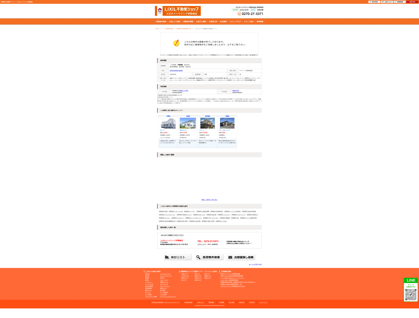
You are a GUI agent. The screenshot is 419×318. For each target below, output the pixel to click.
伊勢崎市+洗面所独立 (216, 211)
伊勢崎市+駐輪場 (225, 218)
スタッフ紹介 (249, 21)
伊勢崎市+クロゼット (177, 218)
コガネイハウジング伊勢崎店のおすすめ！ (233, 286)
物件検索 (375, 2)
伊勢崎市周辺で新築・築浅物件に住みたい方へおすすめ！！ (238, 282)
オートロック (164, 284)
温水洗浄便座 (149, 286)
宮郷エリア (207, 276)
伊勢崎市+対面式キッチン (184, 214)
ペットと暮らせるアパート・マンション (232, 278)
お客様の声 (213, 21)
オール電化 (148, 294)
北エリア (184, 280)
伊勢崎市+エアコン (164, 218)
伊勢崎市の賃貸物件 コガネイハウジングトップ (166, 302)
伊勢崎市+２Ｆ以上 (221, 221)
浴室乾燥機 (148, 288)
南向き (147, 280)
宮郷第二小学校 (183, 90)
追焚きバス (148, 290)
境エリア (197, 274)
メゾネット (148, 282)
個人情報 (231, 302)
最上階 (147, 276)
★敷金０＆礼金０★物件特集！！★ (231, 284)
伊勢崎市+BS (235, 218)
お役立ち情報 (201, 21)
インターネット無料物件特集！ (230, 280)
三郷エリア (198, 280)
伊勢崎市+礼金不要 (194, 221)
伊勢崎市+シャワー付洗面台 (232, 211)
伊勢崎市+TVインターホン (211, 218)
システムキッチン (165, 274)
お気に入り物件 (174, 21)
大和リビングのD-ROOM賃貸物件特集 (232, 276)
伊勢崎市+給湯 (163, 211)
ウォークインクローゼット (168, 296)
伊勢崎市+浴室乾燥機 (203, 211)
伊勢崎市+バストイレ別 (176, 211)
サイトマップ (263, 302)
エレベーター (164, 280)
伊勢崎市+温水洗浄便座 (249, 211)
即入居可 (162, 290)
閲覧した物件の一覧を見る (209, 200)
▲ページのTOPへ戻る (255, 264)
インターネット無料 (151, 296)
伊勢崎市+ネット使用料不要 (248, 218)
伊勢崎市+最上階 (211, 214)
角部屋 (147, 278)
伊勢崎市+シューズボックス (193, 218)
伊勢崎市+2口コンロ (199, 214)
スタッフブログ (235, 21)
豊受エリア (198, 276)
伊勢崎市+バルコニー (224, 214)
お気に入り (200, 302)
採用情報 (260, 21)
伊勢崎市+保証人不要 (208, 221)
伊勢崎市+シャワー (189, 211)
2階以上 (147, 274)
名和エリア (198, 278)
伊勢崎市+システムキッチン (167, 214)
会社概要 (223, 21)
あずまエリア (185, 276)
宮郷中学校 (235, 90)
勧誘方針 (241, 302)
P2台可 (162, 278)
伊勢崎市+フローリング (238, 214)
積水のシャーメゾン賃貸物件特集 (230, 274)
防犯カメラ (163, 288)
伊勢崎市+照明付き (252, 214)
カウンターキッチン (166, 276)
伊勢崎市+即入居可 (182, 221)
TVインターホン (165, 286)
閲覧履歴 (211, 302)
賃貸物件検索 (161, 21)
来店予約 (252, 302)
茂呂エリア (207, 278)
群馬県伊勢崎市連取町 (176, 70)
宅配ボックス (164, 282)
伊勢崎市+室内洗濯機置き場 (167, 221)
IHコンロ (147, 292)
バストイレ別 (149, 284)
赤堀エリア (184, 274)
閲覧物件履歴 (188, 21)
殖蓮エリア (184, 278)
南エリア (207, 274)
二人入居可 (163, 294)
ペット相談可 (164, 292)
